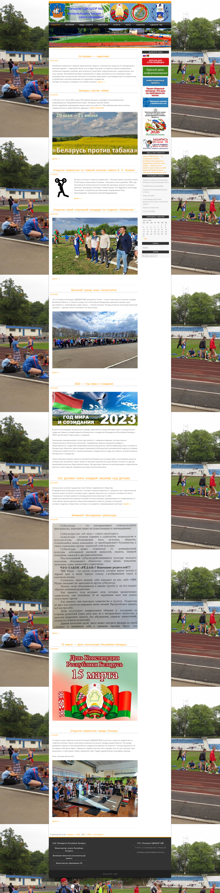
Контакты (103, 24)
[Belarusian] (147, 55)
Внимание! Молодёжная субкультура (94, 515)
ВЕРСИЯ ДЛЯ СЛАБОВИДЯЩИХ (155, 61)
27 (85, 834)
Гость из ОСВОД (149, 211)
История (69, 24)
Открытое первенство (151, 207)
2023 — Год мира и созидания (94, 383)
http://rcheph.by (97, 108)
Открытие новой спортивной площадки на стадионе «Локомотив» (93, 209)
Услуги (116, 24)
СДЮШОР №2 (156, 24)
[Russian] (144, 55)
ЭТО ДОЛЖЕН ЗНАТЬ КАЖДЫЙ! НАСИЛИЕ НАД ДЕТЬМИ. (94, 478)
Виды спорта (86, 24)
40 (90, 834)
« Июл (145, 238)
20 (79, 834)
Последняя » (99, 834)
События (55, 24)
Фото (128, 24)
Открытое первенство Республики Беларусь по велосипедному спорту (156, 181)
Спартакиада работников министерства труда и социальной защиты (155, 201)
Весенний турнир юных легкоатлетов (93, 290)
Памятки (140, 24)
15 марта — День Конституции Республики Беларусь (94, 644)
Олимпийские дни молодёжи (153, 186)
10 (77, 834)
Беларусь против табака (94, 90)
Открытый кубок (148, 195)
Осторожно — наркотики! (94, 56)
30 (88, 834)
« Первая (69, 834)
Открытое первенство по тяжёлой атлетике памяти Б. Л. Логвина (94, 170)
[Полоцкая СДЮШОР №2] (110, 12)
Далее (101, 81)
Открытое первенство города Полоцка (93, 731)
